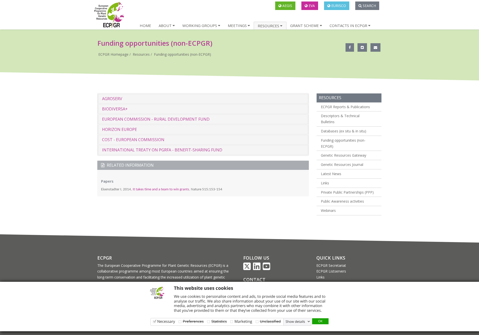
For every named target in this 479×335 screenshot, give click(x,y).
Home (145, 25)
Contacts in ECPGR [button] (349, 25)
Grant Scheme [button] (305, 25)
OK (320, 321)
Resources (141, 54)
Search (369, 5)
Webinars (328, 210)
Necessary (166, 321)
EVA (311, 5)
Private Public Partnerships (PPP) (347, 192)
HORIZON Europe (119, 129)
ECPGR (104, 258)
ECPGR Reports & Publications (345, 106)
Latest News (331, 173)
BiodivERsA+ (115, 109)
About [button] (166, 25)
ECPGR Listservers (331, 271)
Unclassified (270, 321)
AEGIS (286, 5)
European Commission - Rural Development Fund (156, 119)
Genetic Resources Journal (342, 164)
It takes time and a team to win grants (161, 189)
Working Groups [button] (200, 25)
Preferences (193, 321)
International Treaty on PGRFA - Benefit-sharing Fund (162, 150)
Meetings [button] (238, 25)
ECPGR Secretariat (331, 265)
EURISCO (338, 5)
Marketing (243, 321)
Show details (295, 322)
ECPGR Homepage (113, 54)
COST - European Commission (133, 139)
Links (325, 183)
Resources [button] (269, 25)
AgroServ (112, 98)
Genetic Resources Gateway (343, 155)
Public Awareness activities (342, 201)
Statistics (219, 321)
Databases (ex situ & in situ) (343, 131)
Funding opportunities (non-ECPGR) (182, 54)
